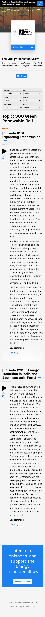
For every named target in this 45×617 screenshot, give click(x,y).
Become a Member (22, 581)
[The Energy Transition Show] (23, 32)
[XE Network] (10, 10)
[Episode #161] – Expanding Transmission (21, 135)
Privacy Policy (15, 606)
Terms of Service (28, 606)
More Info (40, 3)
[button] (22, 47)
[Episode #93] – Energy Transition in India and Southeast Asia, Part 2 (20, 374)
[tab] (22, 47)
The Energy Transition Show (20, 59)
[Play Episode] (4, 153)
